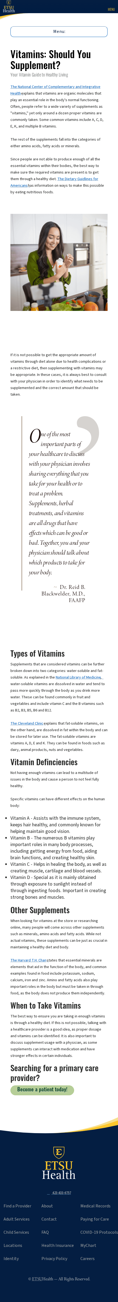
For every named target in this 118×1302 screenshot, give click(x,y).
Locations (13, 1246)
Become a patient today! (42, 1090)
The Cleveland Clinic (26, 723)
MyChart (88, 1246)
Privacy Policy (54, 1259)
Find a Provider (17, 1206)
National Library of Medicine (78, 677)
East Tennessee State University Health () (13, 6)
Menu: (59, 32)
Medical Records (95, 1206)
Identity (11, 1259)
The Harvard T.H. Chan (28, 960)
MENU (111, 10)
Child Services (16, 1232)
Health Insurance (57, 1246)
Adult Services (17, 1219)
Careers (87, 1259)
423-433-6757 (61, 1192)
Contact (49, 1219)
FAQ (45, 1232)
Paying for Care (94, 1219)
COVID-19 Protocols (99, 1232)
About (47, 1206)
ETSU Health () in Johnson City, (59, 1163)
